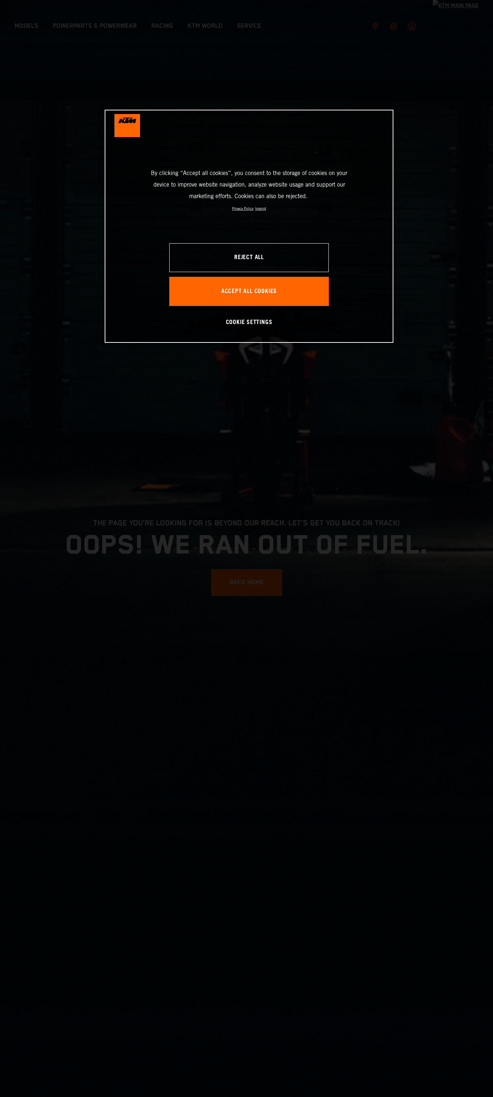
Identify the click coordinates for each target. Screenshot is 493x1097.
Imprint (260, 208)
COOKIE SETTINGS (249, 322)
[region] (249, 226)
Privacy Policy (242, 208)
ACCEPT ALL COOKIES (249, 291)
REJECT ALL (249, 257)
